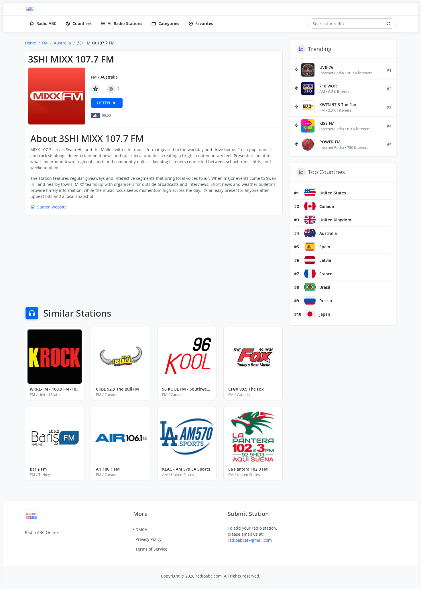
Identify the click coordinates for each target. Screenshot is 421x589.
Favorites (204, 23)
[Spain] (310, 246)
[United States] (310, 192)
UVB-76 (326, 67)
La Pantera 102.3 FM (248, 469)
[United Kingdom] (310, 219)
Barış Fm (38, 469)
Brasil (324, 287)
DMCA (141, 529)
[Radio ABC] (30, 9)
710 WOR (328, 86)
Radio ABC (46, 23)
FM (45, 43)
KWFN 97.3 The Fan (337, 104)
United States (332, 193)
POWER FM (330, 142)
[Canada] (310, 206)
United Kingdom (335, 220)
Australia (62, 43)
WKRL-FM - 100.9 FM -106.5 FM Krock (54, 389)
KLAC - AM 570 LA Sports (186, 469)
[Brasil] (310, 287)
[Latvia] (310, 260)
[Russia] (310, 300)
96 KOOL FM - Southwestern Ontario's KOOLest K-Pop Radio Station (187, 389)
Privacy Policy (148, 539)
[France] (310, 273)
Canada (326, 206)
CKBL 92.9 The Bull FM (117, 389)
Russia (325, 300)
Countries (82, 23)
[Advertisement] (154, 261)
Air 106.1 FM (108, 469)
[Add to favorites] (95, 88)
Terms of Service (151, 549)
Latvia (325, 260)
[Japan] (310, 314)
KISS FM (327, 123)
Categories (168, 23)
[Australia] (310, 233)
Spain (324, 246)
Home (30, 43)
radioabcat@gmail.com (250, 540)
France (325, 273)
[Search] (388, 23)
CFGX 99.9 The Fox (246, 389)
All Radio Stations (125, 23)
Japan (324, 314)
